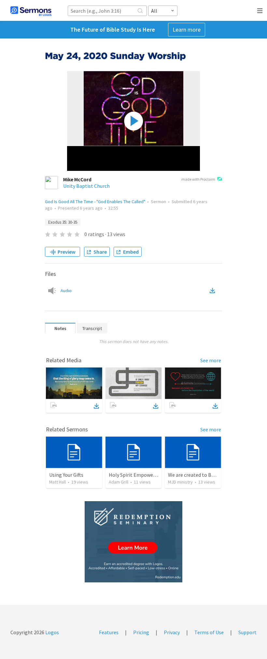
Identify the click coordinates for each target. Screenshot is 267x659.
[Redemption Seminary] (133, 541)
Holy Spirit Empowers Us (136, 475)
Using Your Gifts (66, 475)
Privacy (172, 632)
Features (109, 632)
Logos (51, 632)
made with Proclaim (198, 179)
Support (247, 632)
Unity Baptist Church (86, 186)
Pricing (141, 632)
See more (210, 360)
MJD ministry (180, 482)
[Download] (96, 406)
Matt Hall (57, 482)
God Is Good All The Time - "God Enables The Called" (95, 201)
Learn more (187, 29)
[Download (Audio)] (213, 290)
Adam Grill (118, 482)
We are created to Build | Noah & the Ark (212, 475)
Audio (66, 290)
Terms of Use (209, 632)
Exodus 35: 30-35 (62, 222)
